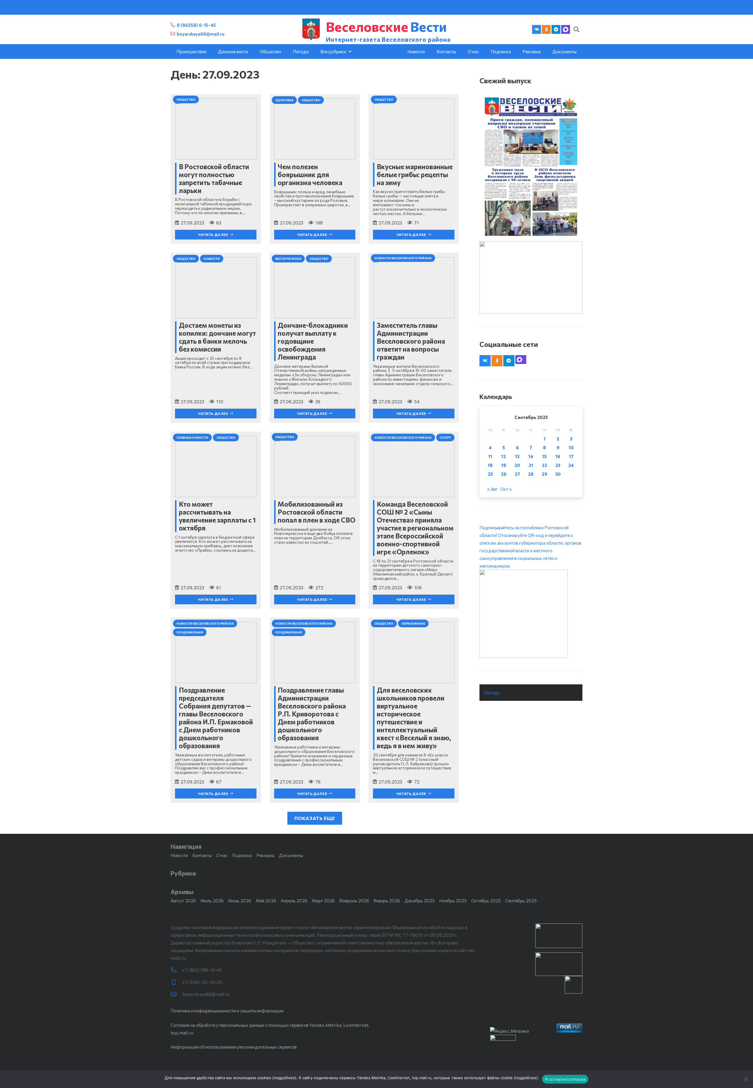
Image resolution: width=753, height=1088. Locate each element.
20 (517, 465)
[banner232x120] (558, 936)
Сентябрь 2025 (521, 900)
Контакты (202, 855)
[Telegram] (556, 29)
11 (490, 456)
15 (544, 456)
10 (571, 447)
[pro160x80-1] (558, 964)
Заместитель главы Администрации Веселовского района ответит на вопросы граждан (411, 341)
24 (571, 465)
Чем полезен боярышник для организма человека (310, 174)
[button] (576, 29)
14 (530, 456)
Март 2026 (323, 900)
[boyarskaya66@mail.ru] (176, 994)
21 (531, 465)
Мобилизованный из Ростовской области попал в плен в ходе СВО (316, 512)
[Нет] (746, 1079)
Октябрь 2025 (486, 900)
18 (490, 465)
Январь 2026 (387, 900)
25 (490, 474)
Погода (491, 692)
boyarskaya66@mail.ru (205, 994)
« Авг (492, 489)
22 (544, 465)
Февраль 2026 (354, 900)
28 (531, 474)
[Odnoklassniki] (546, 29)
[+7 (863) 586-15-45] (176, 970)
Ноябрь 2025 (453, 900)
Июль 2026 (212, 900)
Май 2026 (266, 900)
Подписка (242, 855)
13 (517, 456)
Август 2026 (183, 900)
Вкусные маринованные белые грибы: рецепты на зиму (415, 174)
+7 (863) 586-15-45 (202, 970)
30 (558, 474)
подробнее (284, 1077)
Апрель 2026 (294, 900)
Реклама (265, 855)
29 (544, 474)
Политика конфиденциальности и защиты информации (227, 1010)
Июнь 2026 (239, 900)
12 (503, 456)
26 (504, 474)
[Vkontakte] (536, 29)
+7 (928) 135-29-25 (202, 982)
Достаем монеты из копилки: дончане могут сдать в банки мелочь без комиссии (217, 337)
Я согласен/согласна (565, 1079)
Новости (179, 855)
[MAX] (565, 29)
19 (503, 465)
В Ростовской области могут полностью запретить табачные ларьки (214, 178)
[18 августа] (530, 166)
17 (571, 456)
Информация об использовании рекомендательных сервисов (234, 1046)
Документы (291, 855)
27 (517, 474)
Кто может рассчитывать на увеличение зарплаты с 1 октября (217, 516)
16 (557, 456)
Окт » (506, 489)
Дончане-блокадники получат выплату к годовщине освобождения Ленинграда (313, 341)
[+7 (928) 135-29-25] (176, 982)
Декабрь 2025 (419, 900)
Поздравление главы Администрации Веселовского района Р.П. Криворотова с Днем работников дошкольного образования (312, 714)
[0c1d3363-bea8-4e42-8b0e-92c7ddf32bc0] (530, 614)
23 (557, 465)
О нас (221, 855)
